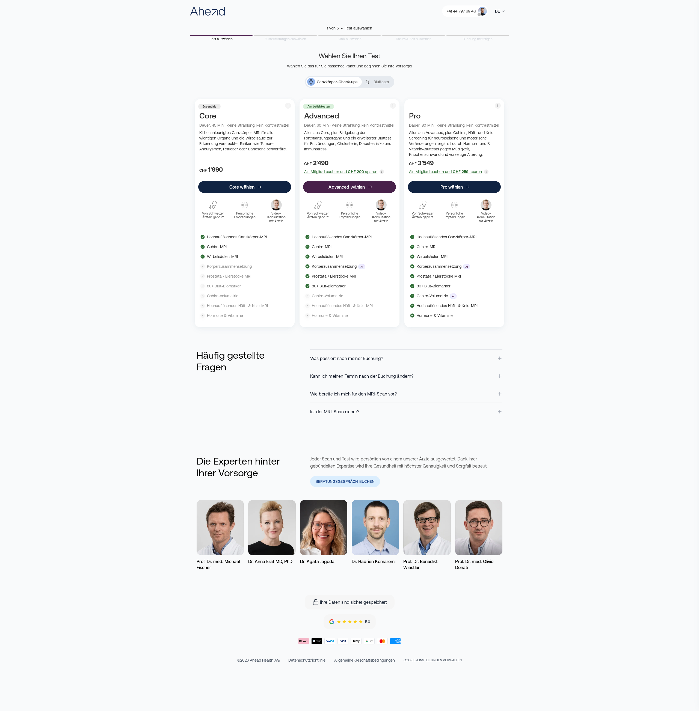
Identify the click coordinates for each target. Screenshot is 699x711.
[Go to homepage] (207, 11)
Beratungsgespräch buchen (345, 481)
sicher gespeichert (369, 602)
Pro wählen (451, 187)
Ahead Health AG (265, 660)
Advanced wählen (346, 187)
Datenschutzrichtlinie (306, 660)
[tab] (334, 82)
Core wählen (242, 187)
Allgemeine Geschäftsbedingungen (364, 660)
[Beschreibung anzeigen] (288, 106)
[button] (381, 171)
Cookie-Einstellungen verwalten (433, 660)
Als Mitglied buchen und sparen (340, 171)
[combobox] (500, 11)
